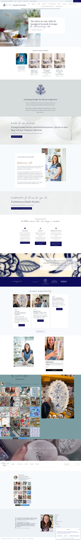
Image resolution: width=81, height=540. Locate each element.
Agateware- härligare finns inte (40, 312)
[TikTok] (70, 1)
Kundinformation (59, 6)
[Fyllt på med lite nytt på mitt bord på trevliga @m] (35, 402)
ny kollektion (57, 524)
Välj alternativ (21, 73)
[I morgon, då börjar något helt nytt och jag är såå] (5, 402)
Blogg (15, 1)
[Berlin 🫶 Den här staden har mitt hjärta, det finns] (15, 422)
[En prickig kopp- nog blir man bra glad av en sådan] (15, 392)
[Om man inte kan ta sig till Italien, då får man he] (35, 412)
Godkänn (60, 535)
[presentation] (21, 300)
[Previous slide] (1, 265)
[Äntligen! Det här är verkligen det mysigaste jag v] (5, 392)
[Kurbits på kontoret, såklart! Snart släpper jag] (15, 432)
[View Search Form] (72, 1)
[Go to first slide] (79, 265)
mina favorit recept (58, 521)
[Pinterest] (69, 1)
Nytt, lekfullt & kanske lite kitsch (58, 299)
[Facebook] (68, 1)
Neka (66, 535)
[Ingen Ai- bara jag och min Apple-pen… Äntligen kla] (15, 412)
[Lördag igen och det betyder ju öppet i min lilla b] (15, 402)
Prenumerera (54, 370)
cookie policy (64, 538)
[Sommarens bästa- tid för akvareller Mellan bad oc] (25, 422)
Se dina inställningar (74, 535)
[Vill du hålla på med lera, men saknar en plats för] (5, 422)
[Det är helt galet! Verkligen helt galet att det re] (25, 412)
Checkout (20, 1)
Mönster (56, 522)
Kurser (56, 518)
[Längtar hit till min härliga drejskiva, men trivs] (25, 392)
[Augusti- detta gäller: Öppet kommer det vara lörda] (35, 392)
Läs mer (33, 77)
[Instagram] (66, 1)
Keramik (15, 309)
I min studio (19, 464)
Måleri (56, 520)
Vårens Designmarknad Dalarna (20, 312)
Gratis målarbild (33, 1)
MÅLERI (37, 464)
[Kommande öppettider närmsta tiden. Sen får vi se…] (5, 412)
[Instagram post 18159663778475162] (25, 402)
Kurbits (26, 464)
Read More (22, 325)
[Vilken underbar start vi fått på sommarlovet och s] (35, 432)
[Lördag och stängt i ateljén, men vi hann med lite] (35, 422)
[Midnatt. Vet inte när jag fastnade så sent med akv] (5, 432)
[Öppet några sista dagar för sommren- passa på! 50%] (25, 432)
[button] (79, 529)
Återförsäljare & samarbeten (7, 1)
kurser (31, 464)
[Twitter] (58, 526)
